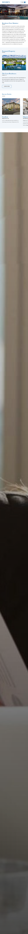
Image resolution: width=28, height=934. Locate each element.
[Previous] (5, 62)
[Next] (23, 62)
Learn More (7, 86)
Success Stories (6, 94)
